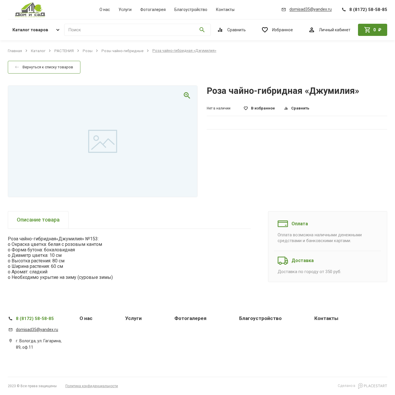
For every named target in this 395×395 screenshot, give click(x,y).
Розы (88, 50)
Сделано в (347, 386)
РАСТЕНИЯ (64, 50)
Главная (15, 50)
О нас (104, 9)
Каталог (38, 50)
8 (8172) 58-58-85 (35, 318)
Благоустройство (190, 9)
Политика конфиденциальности (91, 386)
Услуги (125, 9)
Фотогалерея (153, 9)
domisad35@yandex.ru (37, 329)
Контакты (225, 9)
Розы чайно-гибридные (122, 50)
